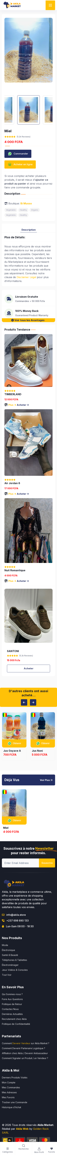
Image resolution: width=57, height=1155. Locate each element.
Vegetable (11, 210)
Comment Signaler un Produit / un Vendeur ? (25, 1058)
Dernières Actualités (12, 1014)
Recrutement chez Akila (14, 1019)
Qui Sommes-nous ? (12, 994)
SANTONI (13, 651)
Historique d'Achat (11, 1107)
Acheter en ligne (22, 164)
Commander (20, 153)
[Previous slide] (24, 702)
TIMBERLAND (12, 394)
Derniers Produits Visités (14, 1077)
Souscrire (47, 862)
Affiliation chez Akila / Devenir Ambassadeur (25, 1053)
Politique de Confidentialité (16, 1024)
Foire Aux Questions (12, 999)
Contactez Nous (10, 1009)
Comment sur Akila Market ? (25, 1043)
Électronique (8, 950)
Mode (5, 945)
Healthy (23, 210)
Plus (10, 404)
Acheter (21, 404)
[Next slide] (33, 702)
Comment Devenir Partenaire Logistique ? (23, 1048)
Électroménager (10, 965)
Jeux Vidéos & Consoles (15, 970)
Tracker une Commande (14, 1102)
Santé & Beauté (10, 955)
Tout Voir (6, 974)
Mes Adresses (9, 1092)
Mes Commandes (11, 1087)
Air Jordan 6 (12, 483)
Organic (34, 210)
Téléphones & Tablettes (14, 960)
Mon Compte (8, 1082)
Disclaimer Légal (26, 277)
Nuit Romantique (14, 570)
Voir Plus (45, 780)
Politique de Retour (12, 1004)
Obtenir (17, 743)
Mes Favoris (8, 1097)
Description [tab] (29, 229)
